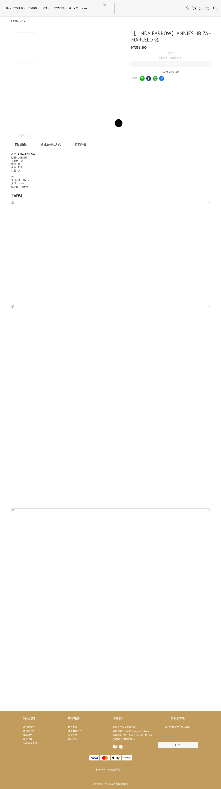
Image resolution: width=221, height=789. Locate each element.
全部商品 (15, 21)
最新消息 (27, 739)
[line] (142, 78)
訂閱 (177, 745)
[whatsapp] (155, 78)
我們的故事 (28, 727)
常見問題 (72, 727)
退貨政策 (72, 735)
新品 (8, 8)
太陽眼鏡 (32, 8)
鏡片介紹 (73, 8)
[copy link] (161, 78)
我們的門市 (58, 8)
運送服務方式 (75, 731)
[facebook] (148, 78)
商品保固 (72, 739)
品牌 (45, 8)
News (84, 8)
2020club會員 (30, 743)
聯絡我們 (171, 63)
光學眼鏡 (18, 8)
